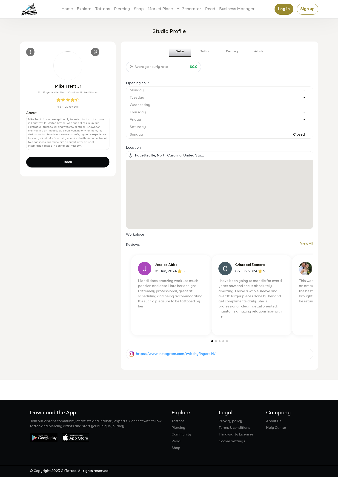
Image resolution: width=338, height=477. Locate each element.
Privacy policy (230, 421)
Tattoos (102, 9)
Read (210, 9)
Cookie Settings (232, 441)
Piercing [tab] (232, 51)
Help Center (276, 428)
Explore (84, 9)
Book (68, 162)
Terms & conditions (234, 428)
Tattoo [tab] (205, 51)
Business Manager (237, 9)
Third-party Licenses (236, 434)
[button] (212, 341)
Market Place (160, 9)
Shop (139, 9)
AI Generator (189, 9)
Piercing (122, 9)
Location (133, 147)
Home (67, 9)
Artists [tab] (259, 51)
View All (306, 243)
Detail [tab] (180, 51)
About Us (273, 421)
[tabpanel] (219, 211)
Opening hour (137, 83)
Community (181, 434)
